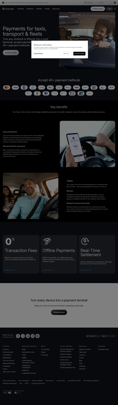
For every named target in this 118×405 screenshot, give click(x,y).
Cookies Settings (38, 53)
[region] (59, 49)
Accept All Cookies (79, 53)
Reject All (66, 53)
